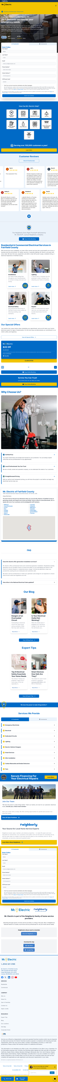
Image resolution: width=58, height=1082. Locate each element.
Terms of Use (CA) (18, 1066)
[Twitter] (6, 977)
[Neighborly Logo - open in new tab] (5, 1)
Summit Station (33, 511)
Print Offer (7, 355)
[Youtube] (16, 977)
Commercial (44, 44)
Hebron (6, 513)
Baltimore (6, 504)
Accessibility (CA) (16, 1070)
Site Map (3, 1026)
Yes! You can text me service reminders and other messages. (18, 85)
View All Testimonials (29, 160)
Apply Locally (4, 1008)
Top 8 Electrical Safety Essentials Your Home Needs (18, 674)
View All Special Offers (28, 337)
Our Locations (5, 1023)
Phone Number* (6, 67)
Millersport (32, 507)
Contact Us (4, 1005)
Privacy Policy (20, 89)
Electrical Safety (13, 306)
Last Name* (5, 54)
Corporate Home (5, 1030)
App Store (30, 945)
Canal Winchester (8, 506)
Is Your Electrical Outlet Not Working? (38, 618)
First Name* (5, 48)
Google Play (30, 950)
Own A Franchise (5, 1002)
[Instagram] (12, 977)
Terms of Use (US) (7, 1066)
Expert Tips (4, 1017)
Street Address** (6, 73)
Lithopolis (32, 506)
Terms (14, 89)
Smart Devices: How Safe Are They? (37, 674)
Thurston (32, 513)
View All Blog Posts (28, 640)
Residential (16, 44)
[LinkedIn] (9, 977)
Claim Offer (29, 360)
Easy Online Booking (30, 239)
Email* (3, 60)
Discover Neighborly (28, 933)
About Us (3, 999)
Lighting (33, 274)
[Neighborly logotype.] (41, 910)
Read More (15, 631)
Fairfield (6, 510)
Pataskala (32, 508)
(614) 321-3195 (9, 964)
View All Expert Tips (28, 696)
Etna (5, 508)
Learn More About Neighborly (11, 842)
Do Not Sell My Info (27, 1070)
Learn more (11, 286)
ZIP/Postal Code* (6, 79)
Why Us (3, 996)
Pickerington (33, 510)
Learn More (29, 150)
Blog (2, 1020)
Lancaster (32, 504)
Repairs (33, 306)
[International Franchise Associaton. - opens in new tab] (3, 1034)
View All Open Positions (9, 817)
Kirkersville (6, 514)
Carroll (5, 507)
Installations (12, 274)
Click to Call (8, 1078)
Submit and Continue (29, 95)
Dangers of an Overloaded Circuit (17, 618)
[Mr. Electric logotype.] (20, 910)
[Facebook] (2, 977)
